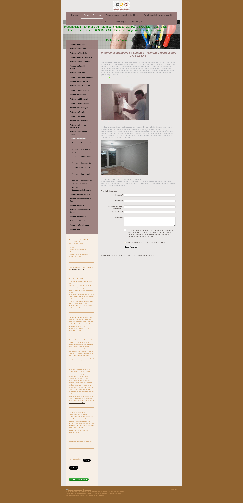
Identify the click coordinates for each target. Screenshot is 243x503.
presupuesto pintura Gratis (77, 403)
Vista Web (174, 489)
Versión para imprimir (75, 490)
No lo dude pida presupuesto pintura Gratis (116, 77)
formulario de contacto (78, 269)
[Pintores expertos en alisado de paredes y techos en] (125, 102)
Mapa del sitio (87, 490)
